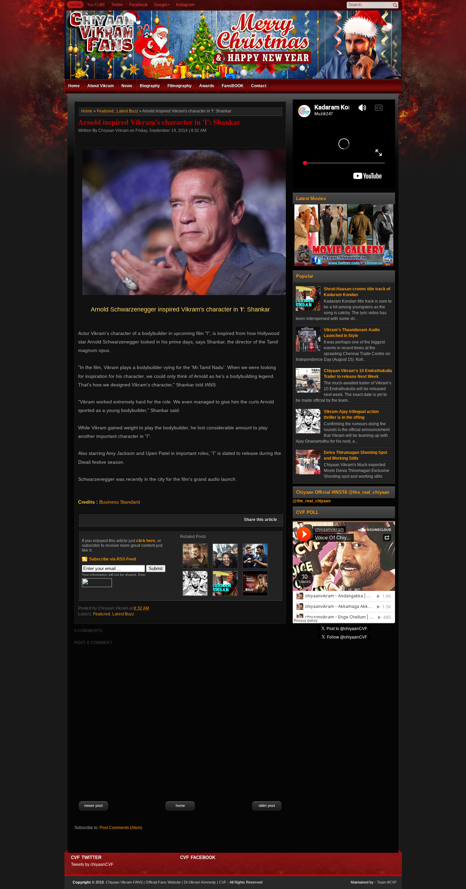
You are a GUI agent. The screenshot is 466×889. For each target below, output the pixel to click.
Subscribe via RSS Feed (112, 559)
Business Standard (119, 502)
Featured (105, 111)
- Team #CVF (386, 882)
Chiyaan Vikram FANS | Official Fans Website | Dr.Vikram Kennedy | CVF (166, 882)
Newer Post (93, 805)
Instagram (185, 4)
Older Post (267, 805)
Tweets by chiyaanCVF (92, 864)
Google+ (162, 4)
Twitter (117, 4)
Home (75, 4)
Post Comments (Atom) (121, 827)
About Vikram (100, 85)
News (126, 85)
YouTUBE (96, 4)
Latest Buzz (127, 111)
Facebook (138, 4)
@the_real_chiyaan (312, 501)
